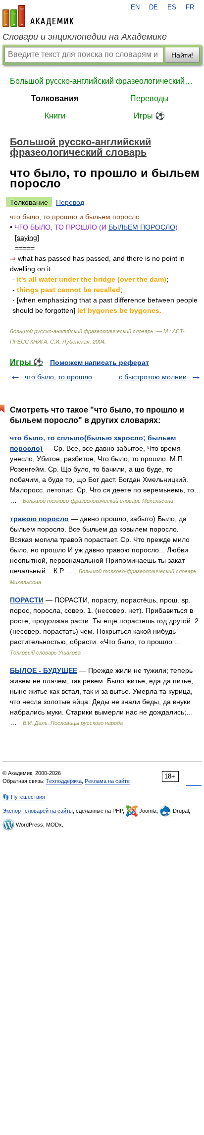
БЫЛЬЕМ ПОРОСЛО (141, 227)
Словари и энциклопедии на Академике (84, 37)
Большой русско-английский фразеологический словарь (102, 81)
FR (190, 7)
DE (153, 7)
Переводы (149, 98)
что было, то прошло (58, 377)
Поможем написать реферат (99, 362)
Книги (55, 116)
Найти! (182, 55)
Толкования (54, 98)
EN (135, 7)
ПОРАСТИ (27, 600)
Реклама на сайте (107, 781)
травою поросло (39, 519)
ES (171, 7)
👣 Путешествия (23, 797)
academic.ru (38, 16)
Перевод (70, 202)
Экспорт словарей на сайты (37, 811)
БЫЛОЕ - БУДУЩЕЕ (43, 670)
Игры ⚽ (149, 116)
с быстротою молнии (153, 377)
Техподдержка (64, 781)
